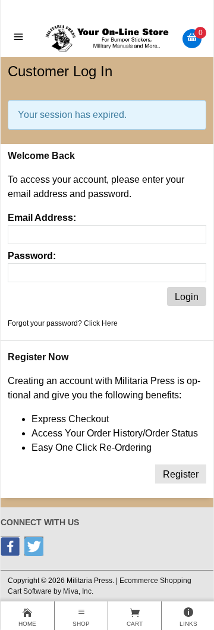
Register (181, 474)
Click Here (101, 323)
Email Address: (42, 218)
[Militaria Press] (107, 38)
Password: (32, 256)
